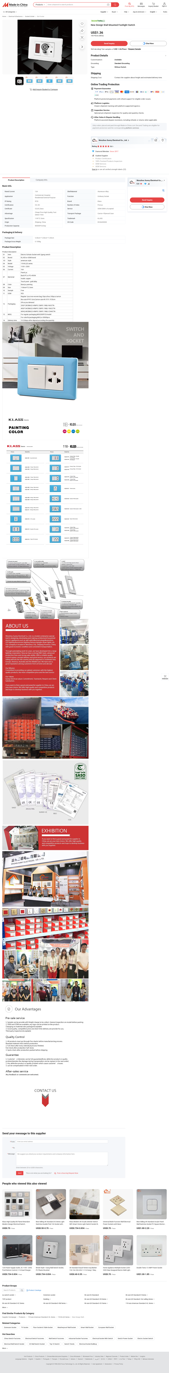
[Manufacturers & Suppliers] (14, 4)
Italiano (73, 1359)
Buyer (114, 12)
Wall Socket (40, 16)
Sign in (164, 6)
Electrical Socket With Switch (103, 1338)
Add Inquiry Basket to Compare (45, 89)
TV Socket (24, 1327)
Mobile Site (134, 1356)
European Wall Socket (106, 1327)
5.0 (138, 184)
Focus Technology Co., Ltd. (69, 1364)
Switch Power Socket (125, 1338)
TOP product (6, 1299)
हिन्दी (115, 1359)
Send (19, 1173)
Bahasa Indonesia (148, 1359)
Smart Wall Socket (87, 1327)
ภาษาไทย (122, 1359)
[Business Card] (163, 190)
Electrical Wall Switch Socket (14, 1344)
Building (46, 1299)
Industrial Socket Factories (78, 1338)
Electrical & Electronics (16, 16)
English (31, 1359)
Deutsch (80, 1359)
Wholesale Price (88, 1356)
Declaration (108, 1364)
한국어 (103, 1359)
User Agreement (97, 1364)
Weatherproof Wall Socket (66, 1327)
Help (125, 12)
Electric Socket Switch (145, 1338)
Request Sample (134, 49)
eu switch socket (8, 1295)
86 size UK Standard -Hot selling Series (139, 1299)
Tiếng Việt (137, 1359)
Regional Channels (111, 1356)
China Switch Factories (12, 1338)
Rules (165, 12)
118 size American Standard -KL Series (139, 1303)
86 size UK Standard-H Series (136, 1295)
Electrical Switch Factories (34, 1338)
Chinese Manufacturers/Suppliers (57, 1356)
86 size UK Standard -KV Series (95, 1303)
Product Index (124, 1356)
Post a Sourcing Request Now (66, 1173)
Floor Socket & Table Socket (43, 1327)
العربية (97, 1359)
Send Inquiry (109, 43)
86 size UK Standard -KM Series (54, 1303)
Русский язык (64, 1359)
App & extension (138, 12)
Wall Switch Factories (56, 1338)
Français (54, 1359)
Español (38, 1359)
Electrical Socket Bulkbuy (88, 1344)
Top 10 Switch (55, 1344)
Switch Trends (69, 1344)
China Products (39, 1356)
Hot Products (28, 1356)
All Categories (10, 12)
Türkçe (129, 1359)
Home (4, 16)
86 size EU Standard (91, 1295)
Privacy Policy (118, 1364)
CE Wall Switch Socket (37, 1344)
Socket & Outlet (29, 16)
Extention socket (49, 1295)
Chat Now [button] (150, 43)
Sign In (94, 169)
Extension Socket (10, 1327)
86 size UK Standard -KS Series (95, 1299)
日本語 (110, 1359)
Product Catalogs (34, 1290)
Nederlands (88, 1359)
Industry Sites (99, 1356)
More (4, 1348)
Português (46, 1359)
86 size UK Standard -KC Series (13, 1303)
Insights (142, 1356)
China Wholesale (75, 1356)
